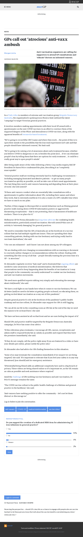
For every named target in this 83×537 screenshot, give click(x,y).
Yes (9, 429)
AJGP (60, 528)
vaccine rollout (54, 409)
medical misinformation (37, 409)
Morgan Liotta (10, 53)
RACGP (49, 528)
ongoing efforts (68, 264)
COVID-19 (22, 409)
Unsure (10, 442)
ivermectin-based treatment (34, 134)
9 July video (13, 115)
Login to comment (12, 497)
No (9, 435)
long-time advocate (47, 220)
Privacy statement (40, 528)
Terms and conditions (27, 528)
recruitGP (55, 528)
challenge (17, 377)
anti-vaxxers (10, 409)
